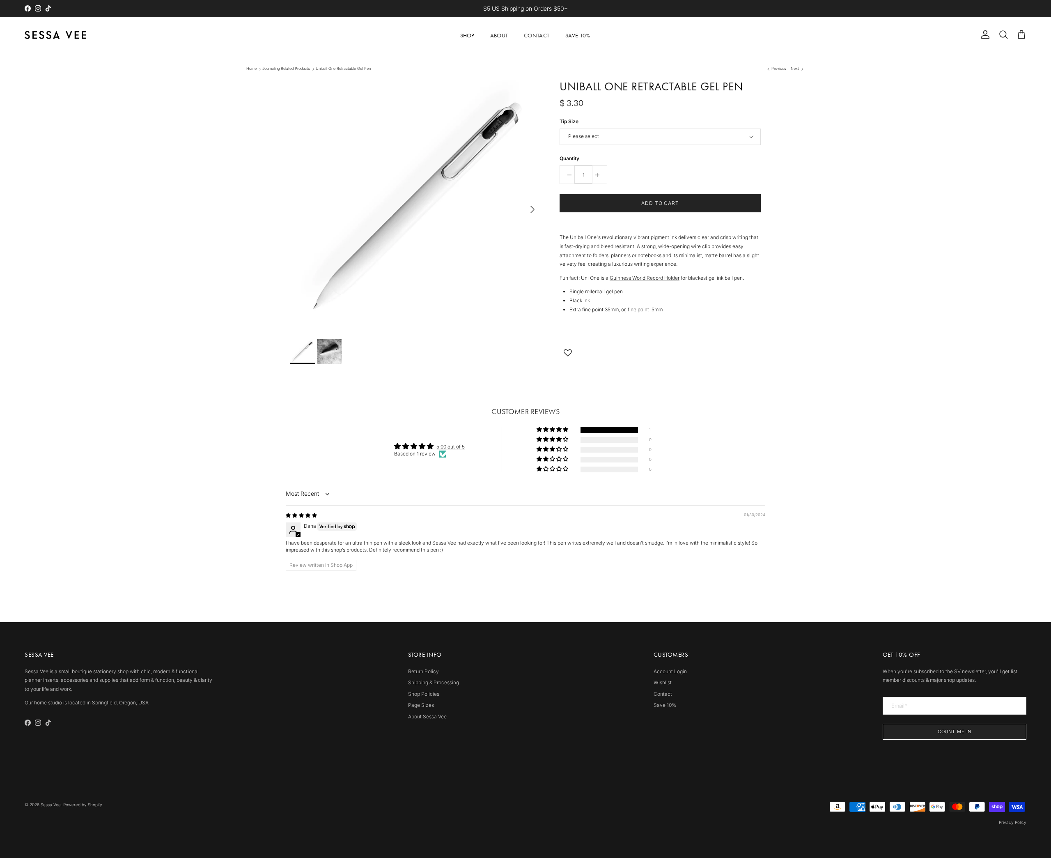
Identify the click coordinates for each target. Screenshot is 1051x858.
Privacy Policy (1012, 822)
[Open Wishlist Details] (568, 353)
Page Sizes (421, 705)
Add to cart (660, 203)
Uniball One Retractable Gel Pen (343, 69)
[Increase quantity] (599, 175)
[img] (301, 515)
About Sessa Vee (427, 716)
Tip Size (569, 121)
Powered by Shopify (82, 804)
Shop (467, 35)
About (499, 35)
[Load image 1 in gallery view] (416, 205)
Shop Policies (423, 694)
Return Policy (423, 671)
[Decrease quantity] (567, 175)
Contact (536, 35)
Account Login (670, 671)
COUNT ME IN (955, 731)
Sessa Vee (51, 804)
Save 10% (577, 35)
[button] (553, 430)
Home (251, 69)
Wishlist (663, 682)
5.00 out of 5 (450, 447)
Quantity (569, 158)
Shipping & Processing (433, 682)
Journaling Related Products (286, 69)
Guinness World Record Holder (644, 278)
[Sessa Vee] (55, 34)
